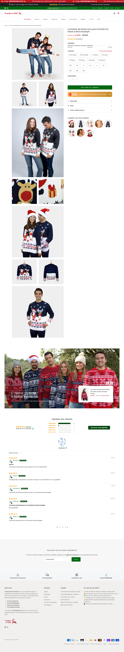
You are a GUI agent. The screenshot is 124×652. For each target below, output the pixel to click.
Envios (93, 8)
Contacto (117, 8)
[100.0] (62, 441)
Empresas (106, 8)
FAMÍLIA (63, 19)
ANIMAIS (83, 19)
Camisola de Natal (13, 639)
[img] (13, 458)
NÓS (98, 19)
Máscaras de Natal (66, 605)
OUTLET (91, 19)
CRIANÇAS (54, 19)
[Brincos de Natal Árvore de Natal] (99, 124)
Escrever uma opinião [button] (99, 428)
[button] (72, 39)
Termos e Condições (96, 644)
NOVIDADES (27, 19)
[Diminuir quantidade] (69, 80)
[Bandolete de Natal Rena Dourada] (90, 124)
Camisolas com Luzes (67, 597)
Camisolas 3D (65, 600)
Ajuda (111, 8)
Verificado (61, 448)
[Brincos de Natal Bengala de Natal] (81, 133)
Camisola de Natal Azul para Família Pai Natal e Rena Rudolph (25, 25)
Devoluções (100, 8)
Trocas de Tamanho (50, 602)
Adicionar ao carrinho (90, 87)
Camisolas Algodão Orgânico (70, 594)
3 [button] (62, 527)
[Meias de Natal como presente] (81, 124)
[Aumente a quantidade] (76, 80)
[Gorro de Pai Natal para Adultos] (72, 124)
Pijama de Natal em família (69, 602)
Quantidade (72, 76)
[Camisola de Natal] (13, 13)
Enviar (76, 559)
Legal (104, 644)
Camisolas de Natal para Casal (70, 591)
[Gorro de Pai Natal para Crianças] (90, 133)
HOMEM (45, 19)
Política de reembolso (113, 644)
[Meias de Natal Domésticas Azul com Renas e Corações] (108, 124)
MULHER (37, 19)
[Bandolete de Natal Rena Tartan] (72, 133)
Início (6, 25)
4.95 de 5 (28, 427)
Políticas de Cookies (69, 644)
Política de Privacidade (83, 644)
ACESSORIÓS (73, 19)
